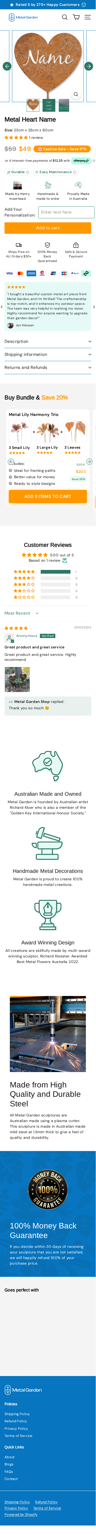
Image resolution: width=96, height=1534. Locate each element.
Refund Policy (16, 1421)
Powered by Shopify (21, 1514)
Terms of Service (18, 1435)
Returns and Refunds (26, 367)
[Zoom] (76, 94)
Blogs (9, 1464)
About (10, 1457)
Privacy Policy (16, 1428)
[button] (17, 137)
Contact (11, 1479)
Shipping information (26, 354)
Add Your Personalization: (20, 212)
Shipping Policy (17, 1414)
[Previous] (7, 66)
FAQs (9, 1471)
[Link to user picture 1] (17, 679)
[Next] (88, 66)
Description (16, 341)
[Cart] (76, 17)
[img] (16, 628)
